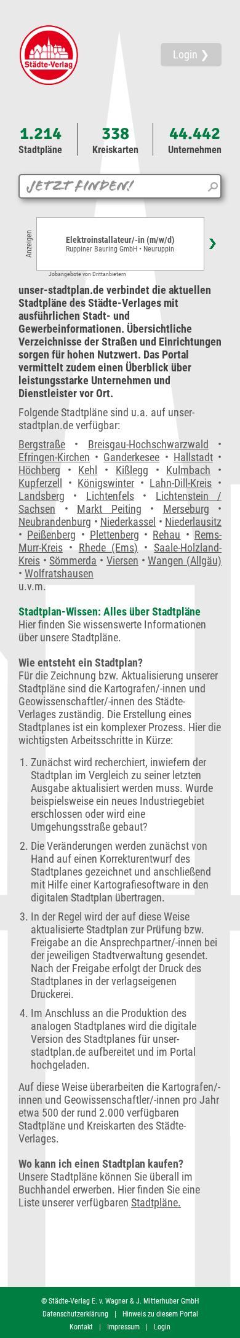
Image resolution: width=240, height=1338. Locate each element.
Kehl (87, 470)
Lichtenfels (110, 495)
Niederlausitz (193, 521)
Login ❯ (191, 54)
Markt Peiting (109, 508)
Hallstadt (193, 457)
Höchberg (39, 470)
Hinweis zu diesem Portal (160, 1314)
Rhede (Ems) (108, 547)
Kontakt (81, 1327)
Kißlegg (132, 470)
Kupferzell (40, 483)
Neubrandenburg (54, 521)
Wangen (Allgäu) (185, 560)
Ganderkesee (131, 457)
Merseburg (186, 508)
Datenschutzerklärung (75, 1314)
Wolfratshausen (59, 573)
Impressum (123, 1327)
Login (162, 1327)
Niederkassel (128, 521)
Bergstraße (41, 444)
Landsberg (41, 495)
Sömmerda (73, 560)
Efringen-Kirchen (54, 457)
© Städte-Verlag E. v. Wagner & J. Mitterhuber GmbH (120, 1301)
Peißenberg (51, 534)
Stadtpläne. (156, 1202)
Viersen (122, 560)
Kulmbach (188, 470)
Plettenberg (114, 534)
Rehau (166, 534)
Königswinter (106, 483)
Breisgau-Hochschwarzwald (148, 444)
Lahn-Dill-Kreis (181, 483)
